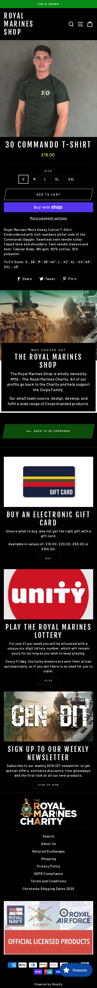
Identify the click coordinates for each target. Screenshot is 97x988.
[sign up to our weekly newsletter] (48, 716)
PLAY (49, 680)
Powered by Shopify (48, 984)
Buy (49, 558)
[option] (48, 4)
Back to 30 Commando (51, 430)
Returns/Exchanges (48, 851)
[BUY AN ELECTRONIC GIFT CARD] (48, 482)
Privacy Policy (48, 866)
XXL (71, 179)
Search (48, 836)
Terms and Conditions (48, 881)
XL (57, 179)
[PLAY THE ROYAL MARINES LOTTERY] (48, 594)
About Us (48, 844)
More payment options (48, 218)
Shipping (48, 859)
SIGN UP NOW (48, 784)
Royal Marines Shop (19, 24)
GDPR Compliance (48, 874)
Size (48, 170)
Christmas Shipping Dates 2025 (48, 889)
